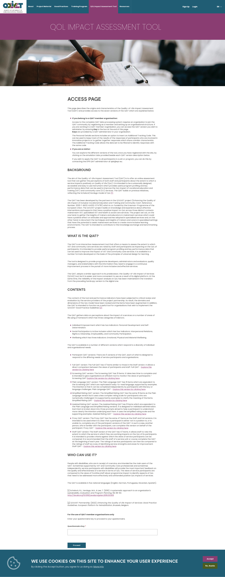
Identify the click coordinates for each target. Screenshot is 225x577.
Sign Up (185, 6)
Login (194, 6)
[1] (112, 193)
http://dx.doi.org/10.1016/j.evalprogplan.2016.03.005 (91, 495)
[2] (100, 307)
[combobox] (219, 6)
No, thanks (210, 566)
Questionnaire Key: (76, 526)
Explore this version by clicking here (103, 378)
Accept (210, 559)
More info (98, 566)
